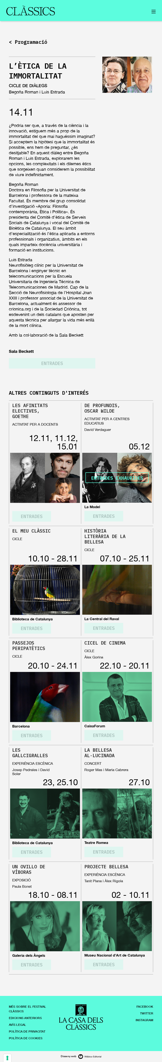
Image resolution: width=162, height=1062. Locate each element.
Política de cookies (25, 1038)
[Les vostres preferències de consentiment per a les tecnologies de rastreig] (7, 1058)
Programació (31, 42)
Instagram (144, 1020)
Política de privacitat (27, 1031)
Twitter (146, 1013)
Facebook (144, 1006)
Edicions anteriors (25, 1018)
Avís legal (17, 1024)
